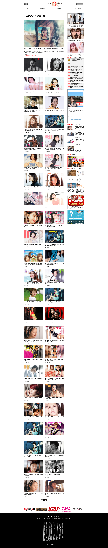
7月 (47, 522)
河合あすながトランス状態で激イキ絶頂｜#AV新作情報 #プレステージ (76, 70)
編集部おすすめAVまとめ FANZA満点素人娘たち (76, 87)
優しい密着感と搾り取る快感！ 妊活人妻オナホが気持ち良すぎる (76, 73)
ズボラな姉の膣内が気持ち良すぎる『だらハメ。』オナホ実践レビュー (76, 84)
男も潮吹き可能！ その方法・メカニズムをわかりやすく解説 (71, 190)
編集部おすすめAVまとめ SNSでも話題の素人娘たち (76, 81)
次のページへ (46, 500)
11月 (48, 523)
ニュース (25, 55)
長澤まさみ (29, 55)
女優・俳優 (34, 55)
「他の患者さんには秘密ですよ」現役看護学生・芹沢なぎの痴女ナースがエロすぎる (76, 67)
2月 (55, 522)
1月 (56, 522)
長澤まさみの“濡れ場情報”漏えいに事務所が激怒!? (33, 244)
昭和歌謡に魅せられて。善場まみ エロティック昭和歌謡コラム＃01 (79, 127)
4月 (52, 522)
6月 (49, 522)
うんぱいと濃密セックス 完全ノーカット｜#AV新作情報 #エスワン (76, 60)
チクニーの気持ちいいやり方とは (75, 75)
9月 (51, 523)
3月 (53, 522)
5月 (50, 522)
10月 (50, 523)
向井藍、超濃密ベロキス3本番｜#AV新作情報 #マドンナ (76, 63)
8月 (46, 522)
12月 (46, 523)
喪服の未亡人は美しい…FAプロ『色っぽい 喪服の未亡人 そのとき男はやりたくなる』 (76, 78)
